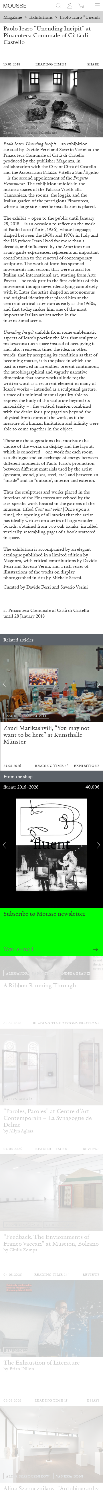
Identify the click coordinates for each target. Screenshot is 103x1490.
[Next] (98, 684)
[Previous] (4, 684)
